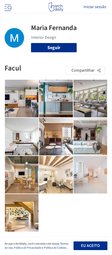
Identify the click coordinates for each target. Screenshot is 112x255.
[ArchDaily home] (56, 7)
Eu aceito (90, 246)
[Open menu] (7, 7)
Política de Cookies (55, 248)
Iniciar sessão (95, 7)
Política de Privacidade (27, 248)
